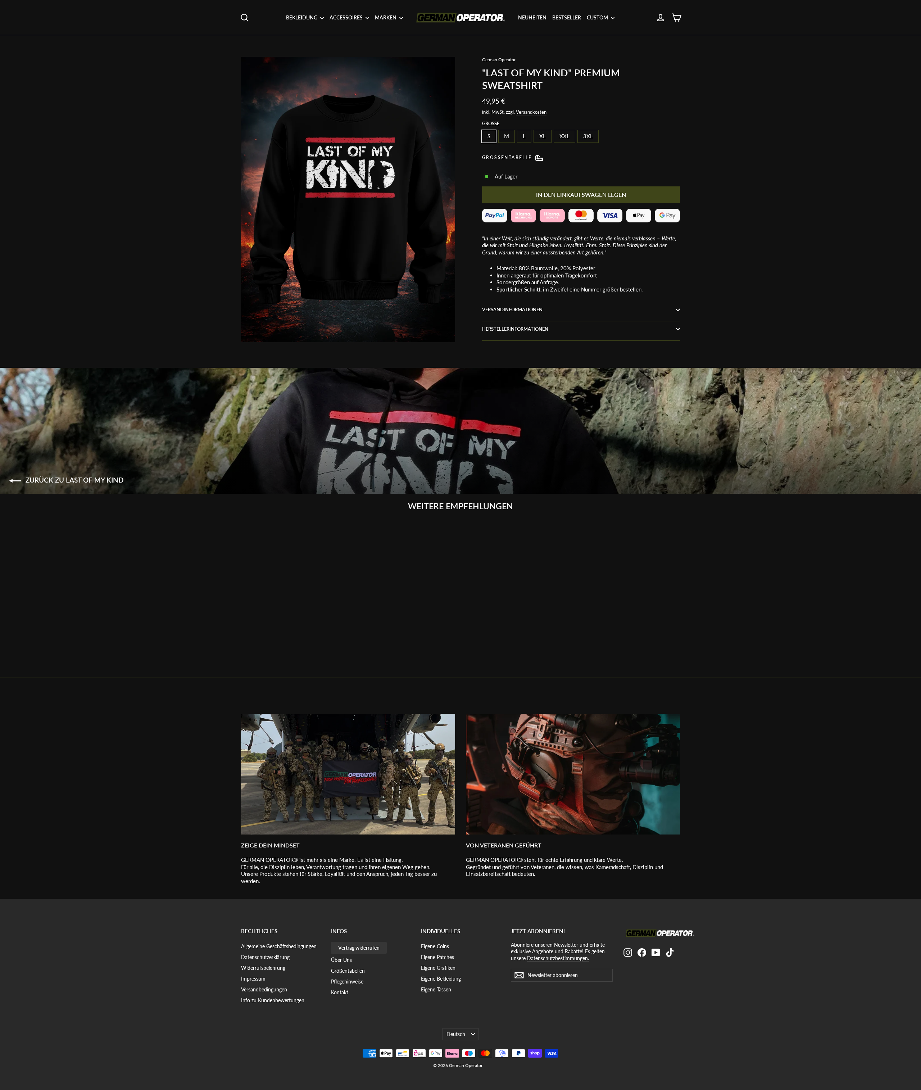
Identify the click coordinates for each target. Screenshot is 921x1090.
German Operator (499, 59)
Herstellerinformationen (515, 329)
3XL (588, 136)
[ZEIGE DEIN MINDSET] (348, 774)
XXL (564, 136)
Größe (490, 123)
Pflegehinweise (347, 981)
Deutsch (455, 1034)
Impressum (253, 979)
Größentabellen (348, 971)
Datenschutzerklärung (265, 957)
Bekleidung (302, 17)
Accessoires (347, 17)
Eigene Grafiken (438, 968)
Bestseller (566, 17)
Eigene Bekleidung (441, 979)
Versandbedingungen (264, 989)
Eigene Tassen (436, 989)
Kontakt (339, 992)
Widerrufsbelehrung (263, 968)
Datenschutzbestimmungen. (558, 958)
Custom (598, 17)
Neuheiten (532, 17)
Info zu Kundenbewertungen (272, 1000)
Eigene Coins (435, 946)
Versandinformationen (512, 309)
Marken (386, 17)
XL (542, 136)
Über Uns (341, 960)
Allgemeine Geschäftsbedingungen (279, 946)
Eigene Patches (437, 957)
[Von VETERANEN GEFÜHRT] (573, 774)
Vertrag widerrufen (359, 948)
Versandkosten (531, 112)
